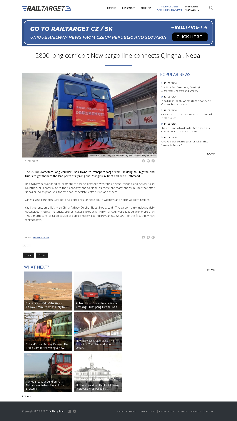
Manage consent (126, 411)
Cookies (182, 411)
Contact (210, 411)
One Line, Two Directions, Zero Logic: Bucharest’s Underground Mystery (181, 89)
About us (196, 411)
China (28, 255)
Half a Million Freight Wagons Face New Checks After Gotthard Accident (186, 102)
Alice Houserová (41, 237)
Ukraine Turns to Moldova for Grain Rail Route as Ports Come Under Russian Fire (186, 129)
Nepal (42, 255)
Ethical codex (148, 411)
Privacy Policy (167, 411)
